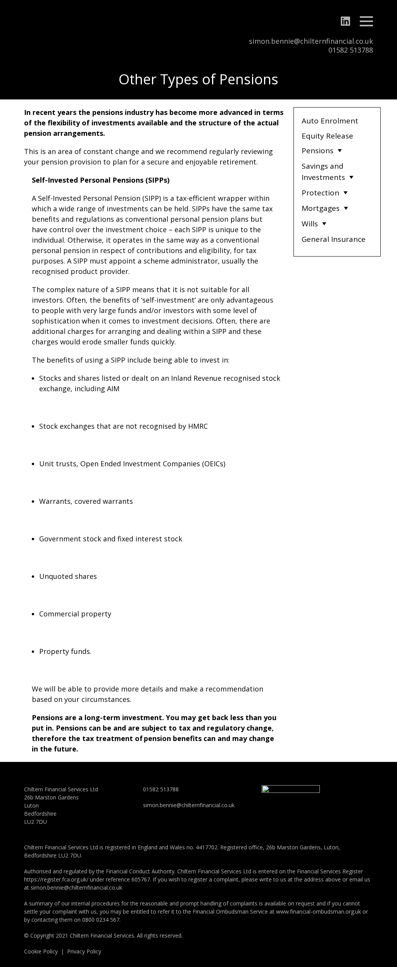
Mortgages (321, 208)
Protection (320, 193)
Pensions (317, 150)
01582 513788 (350, 50)
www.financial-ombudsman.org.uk (318, 911)
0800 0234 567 (100, 919)
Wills (310, 224)
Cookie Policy (41, 951)
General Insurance (334, 239)
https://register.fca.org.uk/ (56, 879)
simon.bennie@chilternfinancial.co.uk (311, 41)
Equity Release (327, 136)
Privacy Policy (84, 951)
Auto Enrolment (330, 121)
